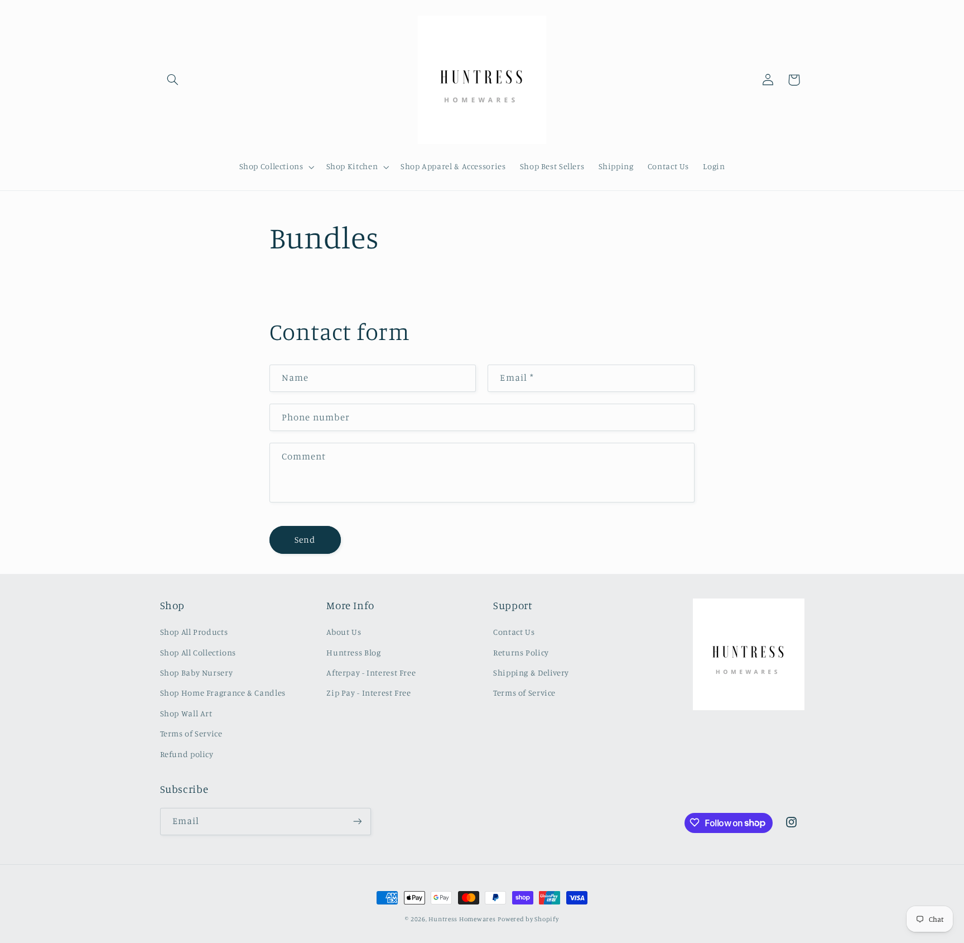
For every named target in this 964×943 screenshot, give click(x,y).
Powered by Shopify (528, 919)
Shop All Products (194, 632)
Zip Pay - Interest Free (368, 693)
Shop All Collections (198, 652)
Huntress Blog (353, 652)
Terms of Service (191, 734)
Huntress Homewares (461, 919)
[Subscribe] (357, 821)
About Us (343, 632)
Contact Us (513, 632)
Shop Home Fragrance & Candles (223, 693)
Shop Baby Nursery (196, 672)
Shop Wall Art (186, 713)
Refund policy (187, 754)
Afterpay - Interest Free (371, 672)
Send (305, 539)
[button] (173, 80)
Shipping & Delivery (531, 672)
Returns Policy (521, 652)
